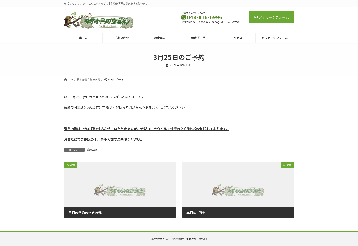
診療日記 (92, 149)
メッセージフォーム (274, 17)
